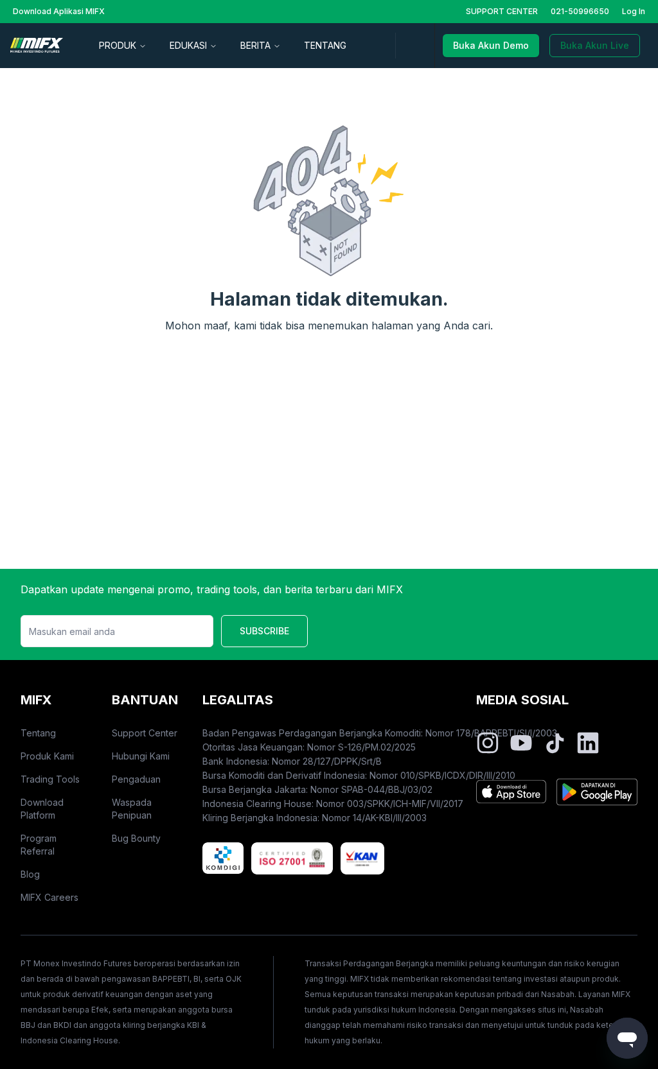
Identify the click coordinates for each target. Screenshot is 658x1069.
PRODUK (117, 45)
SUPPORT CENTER (502, 11)
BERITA (255, 45)
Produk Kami (47, 756)
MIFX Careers (49, 897)
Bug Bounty (136, 838)
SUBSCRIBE (264, 630)
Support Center (144, 732)
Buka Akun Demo (491, 45)
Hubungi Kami (141, 756)
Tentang (38, 732)
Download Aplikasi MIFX (59, 11)
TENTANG (325, 45)
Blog (30, 874)
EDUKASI (188, 45)
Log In (633, 11)
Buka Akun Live (594, 45)
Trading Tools (50, 779)
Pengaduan (136, 779)
